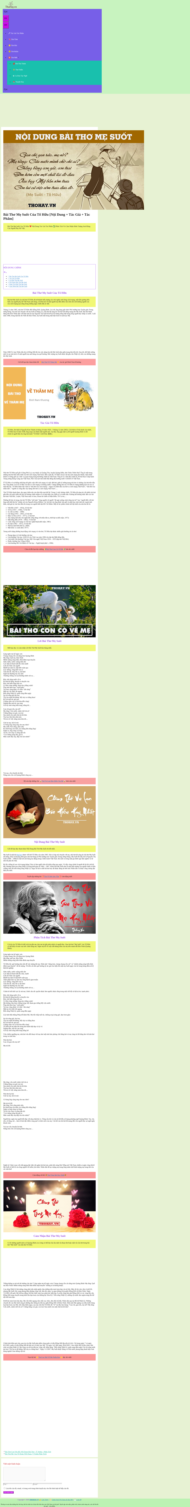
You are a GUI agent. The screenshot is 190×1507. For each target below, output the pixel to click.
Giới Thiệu (44, 1500)
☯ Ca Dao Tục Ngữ (20, 76)
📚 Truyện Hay (18, 82)
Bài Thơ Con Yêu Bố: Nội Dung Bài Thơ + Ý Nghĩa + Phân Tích (28, 1452)
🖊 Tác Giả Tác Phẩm (16, 33)
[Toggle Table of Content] (5, 273)
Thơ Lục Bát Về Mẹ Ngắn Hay (49, 1357)
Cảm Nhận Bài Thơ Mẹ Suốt (18, 286)
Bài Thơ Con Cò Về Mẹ (54, 549)
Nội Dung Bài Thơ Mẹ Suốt (18, 282)
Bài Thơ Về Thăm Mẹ (49, 362)
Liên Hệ (78, 1500)
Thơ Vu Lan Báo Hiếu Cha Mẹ (52, 781)
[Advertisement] (95, 110)
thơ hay (19, 855)
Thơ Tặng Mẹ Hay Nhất (55, 1175)
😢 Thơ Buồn (13, 51)
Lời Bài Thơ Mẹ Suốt (16, 280)
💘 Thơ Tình (13, 39)
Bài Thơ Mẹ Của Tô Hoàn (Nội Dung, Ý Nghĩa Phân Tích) (26, 1454)
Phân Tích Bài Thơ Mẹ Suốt (18, 284)
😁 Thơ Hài (12, 45)
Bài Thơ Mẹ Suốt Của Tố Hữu (18, 276)
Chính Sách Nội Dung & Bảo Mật (62, 1500)
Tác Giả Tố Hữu (14, 278)
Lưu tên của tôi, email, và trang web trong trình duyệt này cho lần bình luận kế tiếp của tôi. (37, 1488)
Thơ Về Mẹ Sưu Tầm (51, 876)
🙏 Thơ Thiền (18, 70)
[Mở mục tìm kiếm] (6, 12)
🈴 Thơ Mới (12, 58)
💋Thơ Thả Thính (19, 64)
